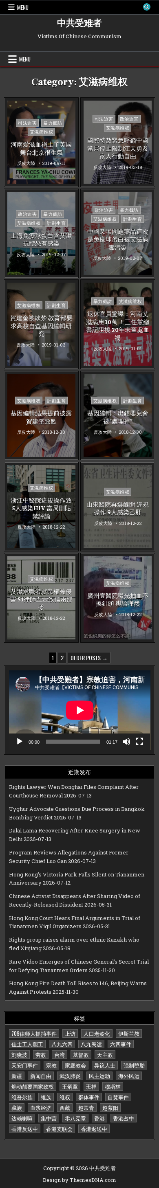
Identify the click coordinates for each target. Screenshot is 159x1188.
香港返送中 (94, 1128)
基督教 (81, 1054)
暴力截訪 (52, 123)
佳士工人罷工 (27, 1044)
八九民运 (91, 1044)
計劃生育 (56, 223)
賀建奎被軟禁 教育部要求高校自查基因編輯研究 (41, 326)
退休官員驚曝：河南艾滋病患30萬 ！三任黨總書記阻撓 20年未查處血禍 (117, 326)
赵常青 (86, 1107)
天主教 (105, 1054)
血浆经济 (40, 1107)
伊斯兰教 (128, 1033)
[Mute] (126, 742)
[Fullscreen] (139, 742)
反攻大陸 (26, 163)
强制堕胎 (134, 1065)
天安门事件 (24, 1065)
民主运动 (99, 1076)
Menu (23, 7)
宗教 (51, 1065)
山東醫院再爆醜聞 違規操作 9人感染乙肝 (117, 508)
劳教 (40, 1054)
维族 (46, 1097)
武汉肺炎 (70, 1076)
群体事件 (88, 1097)
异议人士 (104, 1065)
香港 (99, 1118)
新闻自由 (40, 1076)
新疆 (16, 1076)
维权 (65, 1097)
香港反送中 (24, 1128)
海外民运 (128, 1076)
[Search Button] (146, 7)
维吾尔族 (22, 1097)
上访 (70, 1033)
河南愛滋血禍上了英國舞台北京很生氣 (41, 148)
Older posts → (89, 657)
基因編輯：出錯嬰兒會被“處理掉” (117, 417)
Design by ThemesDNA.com (79, 1180)
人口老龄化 (97, 1033)
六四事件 (120, 1044)
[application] (79, 710)
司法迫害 (27, 123)
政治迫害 (129, 119)
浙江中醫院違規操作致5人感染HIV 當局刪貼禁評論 (41, 508)
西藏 (65, 1107)
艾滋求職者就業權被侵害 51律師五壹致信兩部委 (41, 599)
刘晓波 (19, 1054)
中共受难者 (79, 23)
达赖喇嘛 (22, 1118)
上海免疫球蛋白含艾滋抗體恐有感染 (41, 239)
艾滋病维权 (41, 132)
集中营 (49, 1118)
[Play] (19, 742)
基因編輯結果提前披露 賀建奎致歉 (41, 417)
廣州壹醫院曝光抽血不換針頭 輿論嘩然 (117, 599)
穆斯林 (113, 1086)
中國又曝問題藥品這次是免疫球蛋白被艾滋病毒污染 (117, 239)
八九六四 (62, 1044)
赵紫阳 (110, 1107)
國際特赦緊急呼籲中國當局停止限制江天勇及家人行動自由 (117, 148)
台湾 (59, 1054)
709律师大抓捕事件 (34, 1033)
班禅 (91, 1086)
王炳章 (70, 1086)
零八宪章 (75, 1118)
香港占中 (123, 1118)
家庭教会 (75, 1065)
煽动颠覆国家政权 (32, 1086)
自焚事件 (118, 1097)
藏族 (16, 1107)
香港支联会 (59, 1128)
